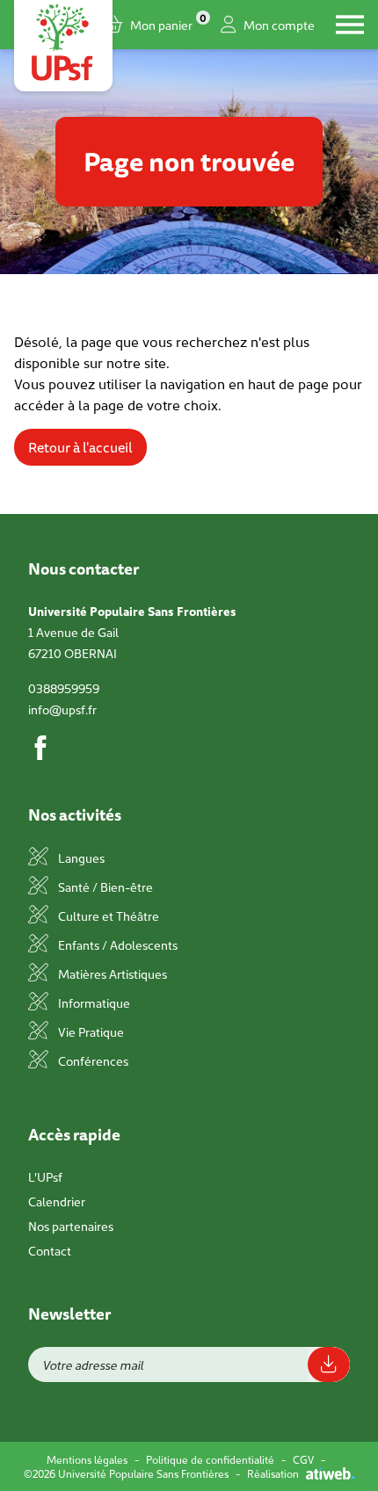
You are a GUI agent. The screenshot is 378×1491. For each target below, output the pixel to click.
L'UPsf (45, 1176)
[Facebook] (40, 747)
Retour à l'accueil (80, 447)
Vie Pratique (89, 1031)
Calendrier (56, 1201)
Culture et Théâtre (107, 915)
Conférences (91, 1060)
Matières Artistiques (111, 973)
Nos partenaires (70, 1225)
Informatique (92, 1002)
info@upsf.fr (62, 709)
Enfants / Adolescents (116, 944)
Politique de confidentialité (210, 1459)
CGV (303, 1459)
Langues (80, 857)
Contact (49, 1250)
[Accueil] (63, 42)
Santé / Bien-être (104, 886)
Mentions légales (87, 1459)
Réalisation (273, 1473)
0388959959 (63, 688)
